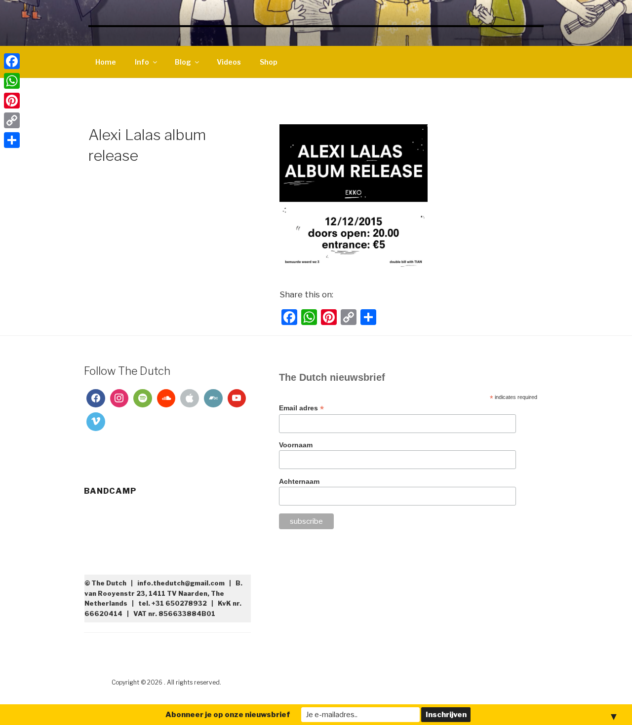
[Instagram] (119, 398)
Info (142, 62)
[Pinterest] (12, 100)
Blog (183, 62)
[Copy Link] (12, 120)
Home (105, 62)
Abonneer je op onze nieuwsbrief (227, 714)
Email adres (301, 408)
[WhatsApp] (12, 81)
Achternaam (299, 481)
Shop (268, 62)
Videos (229, 62)
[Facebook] (96, 398)
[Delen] (12, 140)
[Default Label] (143, 398)
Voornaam (296, 445)
